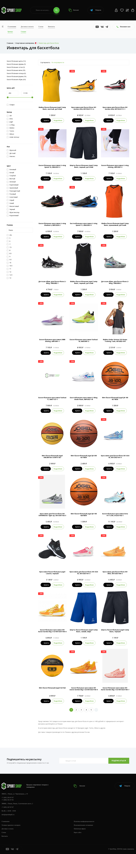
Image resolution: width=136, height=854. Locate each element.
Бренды (10, 31)
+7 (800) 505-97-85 (8, 800)
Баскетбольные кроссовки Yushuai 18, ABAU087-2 (84, 340)
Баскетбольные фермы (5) (16, 64)
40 (48, 563)
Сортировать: (45, 62)
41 (52, 563)
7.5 (40, 153)
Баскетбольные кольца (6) (16, 73)
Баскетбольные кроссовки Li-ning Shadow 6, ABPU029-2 (52, 224)
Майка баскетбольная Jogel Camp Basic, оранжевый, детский (115, 224)
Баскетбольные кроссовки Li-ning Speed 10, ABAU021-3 (52, 166)
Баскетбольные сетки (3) (16, 67)
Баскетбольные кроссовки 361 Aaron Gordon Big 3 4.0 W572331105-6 (52, 631)
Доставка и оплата (27, 26)
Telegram (98, 10)
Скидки (23, 31)
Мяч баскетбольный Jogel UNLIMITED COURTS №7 (52, 456)
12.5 (117, 99)
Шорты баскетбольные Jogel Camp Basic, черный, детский (84, 166)
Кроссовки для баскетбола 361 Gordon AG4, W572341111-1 (115, 108)
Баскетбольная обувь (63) (16, 79)
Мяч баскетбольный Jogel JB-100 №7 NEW (115, 398)
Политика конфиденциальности (84, 821)
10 (59, 153)
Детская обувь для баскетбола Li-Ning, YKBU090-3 (115, 282)
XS (50, 99)
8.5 (48, 153)
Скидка (11, 104)
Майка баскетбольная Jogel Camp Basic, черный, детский (83, 282)
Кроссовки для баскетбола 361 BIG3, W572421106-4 (115, 573)
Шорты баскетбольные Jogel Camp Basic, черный (115, 631)
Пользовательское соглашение (83, 825)
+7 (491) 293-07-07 (8, 797)
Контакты (51, 26)
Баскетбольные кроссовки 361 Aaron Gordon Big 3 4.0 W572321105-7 (115, 689)
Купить (46, 120)
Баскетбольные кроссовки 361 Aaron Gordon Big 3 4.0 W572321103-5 (84, 689)
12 (113, 99)
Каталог (76, 10)
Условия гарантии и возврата (11, 825)
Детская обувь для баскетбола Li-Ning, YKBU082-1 (52, 282)
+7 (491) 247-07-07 (8, 807)
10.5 (63, 153)
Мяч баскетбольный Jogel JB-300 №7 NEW (84, 456)
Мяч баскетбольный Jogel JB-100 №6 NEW (84, 514)
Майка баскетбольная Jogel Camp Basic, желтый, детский (52, 108)
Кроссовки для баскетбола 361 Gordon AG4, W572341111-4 (83, 108)
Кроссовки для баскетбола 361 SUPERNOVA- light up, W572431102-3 (52, 514)
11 (83, 99)
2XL (121, 331)
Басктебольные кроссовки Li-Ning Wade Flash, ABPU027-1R (83, 398)
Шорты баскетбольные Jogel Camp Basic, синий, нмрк (84, 631)
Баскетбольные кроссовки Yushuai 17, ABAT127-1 (52, 398)
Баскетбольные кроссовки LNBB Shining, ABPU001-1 (52, 340)
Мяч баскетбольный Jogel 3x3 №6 (52, 688)
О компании (12, 26)
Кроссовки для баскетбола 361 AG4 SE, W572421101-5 (115, 456)
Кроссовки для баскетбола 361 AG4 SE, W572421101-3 (84, 573)
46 (56, 563)
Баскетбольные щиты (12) (16, 61)
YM (54, 99)
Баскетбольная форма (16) (16, 76)
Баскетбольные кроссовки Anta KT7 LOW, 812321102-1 (115, 514)
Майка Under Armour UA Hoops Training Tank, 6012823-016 (115, 340)
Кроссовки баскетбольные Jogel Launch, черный (52, 573)
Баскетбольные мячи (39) (16, 70)
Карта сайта (77, 832)
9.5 (56, 153)
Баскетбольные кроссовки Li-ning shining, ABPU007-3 (115, 166)
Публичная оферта (80, 829)
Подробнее (58, 120)
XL (117, 331)
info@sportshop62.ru (8, 814)
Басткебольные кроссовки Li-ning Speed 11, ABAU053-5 (83, 224)
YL (87, 157)
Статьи (40, 26)
